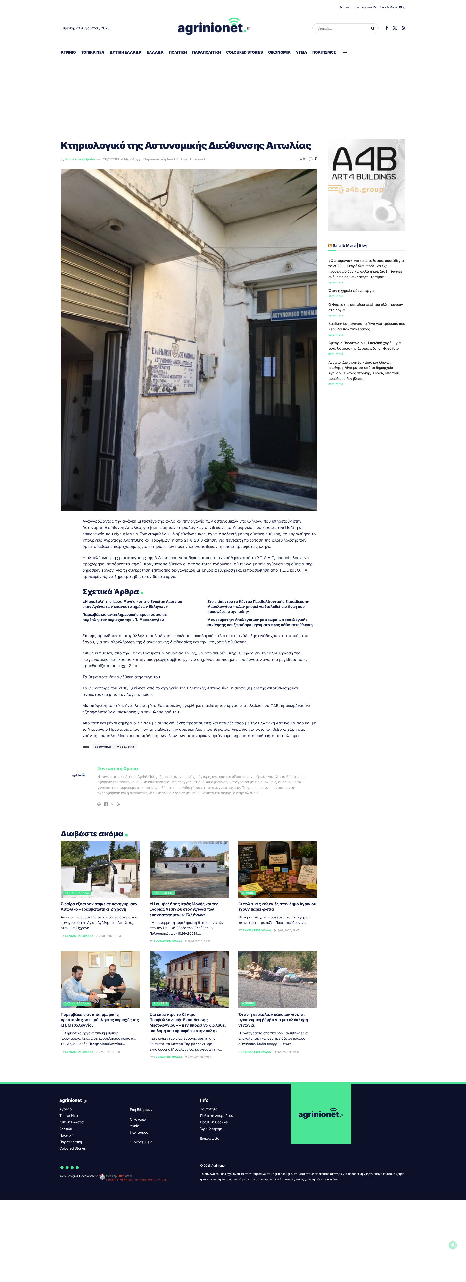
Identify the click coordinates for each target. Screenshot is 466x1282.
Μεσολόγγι (132, 159)
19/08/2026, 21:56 (199, 941)
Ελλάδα (155, 52)
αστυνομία (102, 746)
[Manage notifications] (453, 1245)
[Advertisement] (233, 95)
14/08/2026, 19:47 (287, 930)
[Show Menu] (345, 52)
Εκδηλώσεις (163, 893)
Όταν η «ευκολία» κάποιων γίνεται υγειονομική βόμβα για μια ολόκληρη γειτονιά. (273, 1020)
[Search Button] (374, 28)
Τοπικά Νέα (92, 52)
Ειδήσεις (160, 1003)
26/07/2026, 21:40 (199, 1057)
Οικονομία (279, 52)
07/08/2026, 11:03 (110, 1051)
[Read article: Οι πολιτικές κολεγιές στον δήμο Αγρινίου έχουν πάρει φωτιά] (277, 869)
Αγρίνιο (68, 52)
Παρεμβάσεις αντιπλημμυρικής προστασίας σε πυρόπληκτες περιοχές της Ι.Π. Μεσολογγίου (100, 1020)
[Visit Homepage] (214, 28)
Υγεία (301, 52)
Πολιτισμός (324, 52)
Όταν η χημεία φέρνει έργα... (352, 291)
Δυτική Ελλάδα (125, 52)
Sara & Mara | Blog (392, 7)
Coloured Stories (244, 52)
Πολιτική (178, 52)
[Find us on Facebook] (386, 28)
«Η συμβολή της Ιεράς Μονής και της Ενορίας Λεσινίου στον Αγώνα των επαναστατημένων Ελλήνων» (184, 909)
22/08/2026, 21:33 (110, 936)
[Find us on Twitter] (395, 28)
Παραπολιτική (206, 52)
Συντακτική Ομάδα (80, 159)
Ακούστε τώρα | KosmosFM (358, 7)
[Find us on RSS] (403, 28)
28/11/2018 (111, 159)
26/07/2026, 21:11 (287, 1051)
